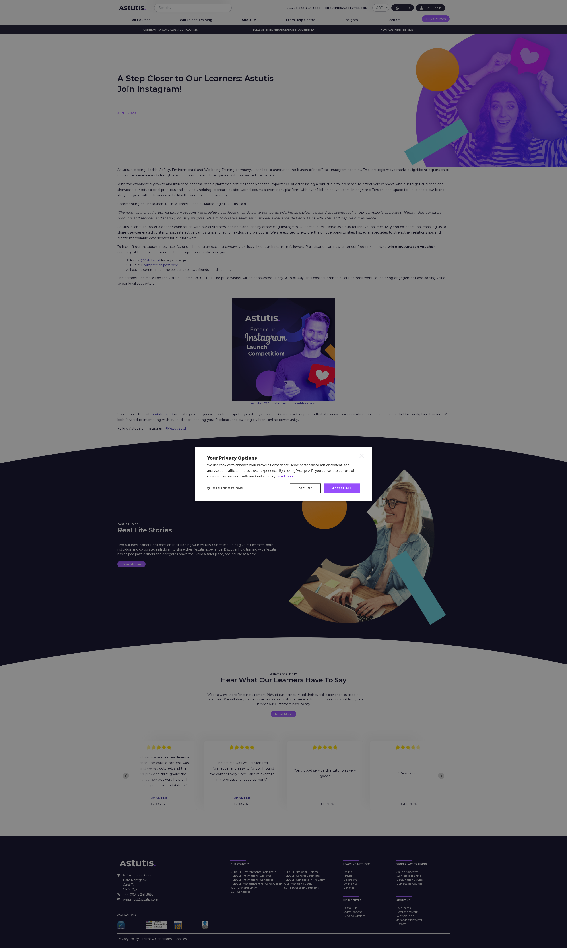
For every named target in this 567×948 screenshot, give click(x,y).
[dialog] (283, 474)
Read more (285, 476)
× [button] (362, 455)
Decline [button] (305, 488)
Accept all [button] (341, 488)
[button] (225, 488)
